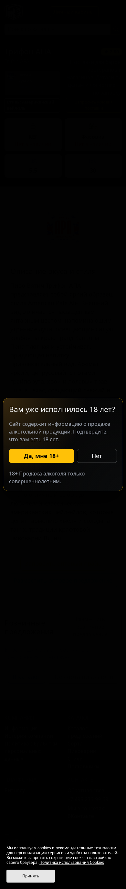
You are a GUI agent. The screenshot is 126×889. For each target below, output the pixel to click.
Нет (97, 456)
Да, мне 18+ (41, 456)
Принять (30, 876)
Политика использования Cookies (71, 862)
